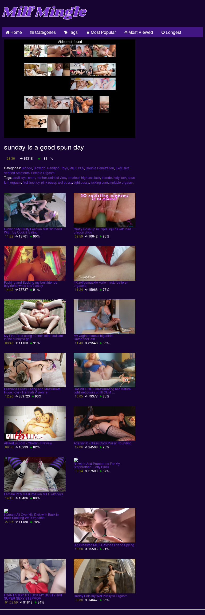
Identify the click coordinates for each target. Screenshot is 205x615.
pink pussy (48, 182)
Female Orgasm (42, 172)
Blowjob (39, 168)
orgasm (15, 182)
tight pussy (81, 182)
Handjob (53, 168)
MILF (72, 168)
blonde (107, 177)
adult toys (19, 177)
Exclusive (122, 168)
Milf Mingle (44, 12)
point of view (57, 177)
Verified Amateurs (17, 172)
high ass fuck (90, 177)
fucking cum (99, 182)
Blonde (27, 168)
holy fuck (119, 177)
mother (42, 177)
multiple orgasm (121, 182)
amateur (74, 177)
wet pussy (65, 182)
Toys (64, 168)
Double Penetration (100, 168)
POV (81, 168)
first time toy (31, 182)
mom (31, 177)
